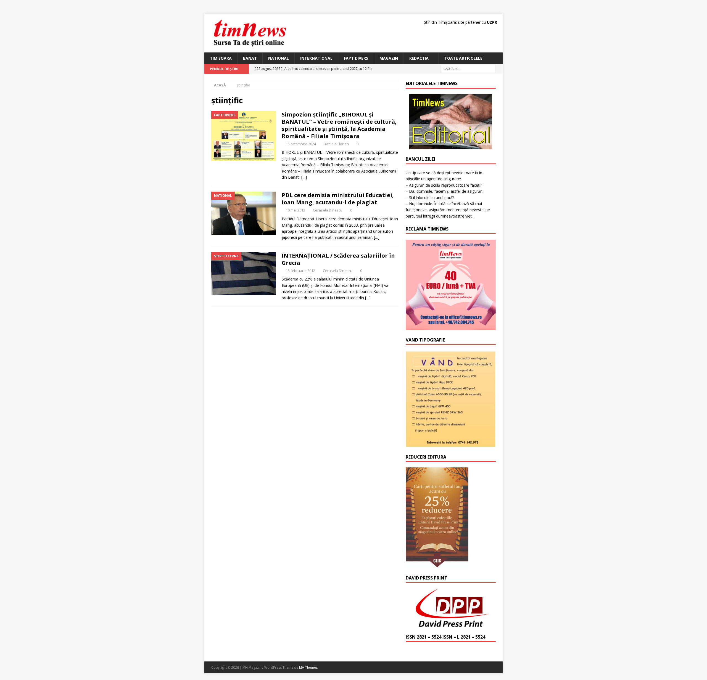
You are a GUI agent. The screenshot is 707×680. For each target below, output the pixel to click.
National (278, 58)
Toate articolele (463, 58)
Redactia (419, 58)
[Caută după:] (468, 68)
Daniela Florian (336, 143)
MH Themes (308, 667)
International (316, 58)
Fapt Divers (356, 58)
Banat (250, 58)
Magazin (388, 58)
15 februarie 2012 (300, 270)
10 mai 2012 (295, 210)
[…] (304, 177)
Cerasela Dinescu (327, 210)
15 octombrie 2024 (301, 143)
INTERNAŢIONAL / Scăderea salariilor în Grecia (338, 259)
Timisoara (221, 58)
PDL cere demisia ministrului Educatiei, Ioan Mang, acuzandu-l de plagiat (338, 198)
